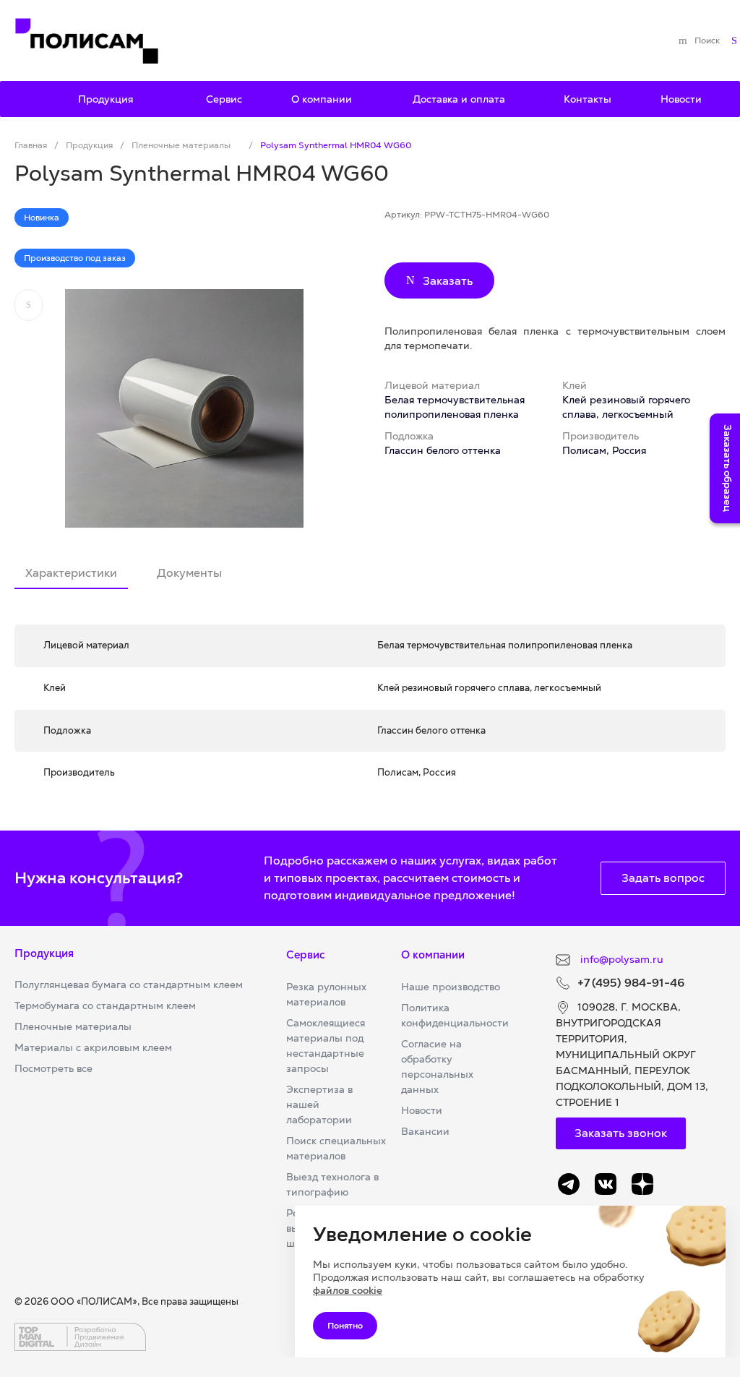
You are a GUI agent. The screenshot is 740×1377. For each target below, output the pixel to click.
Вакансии (425, 1131)
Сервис (305, 954)
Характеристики (71, 572)
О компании (433, 954)
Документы (189, 572)
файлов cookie (347, 1290)
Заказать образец (727, 468)
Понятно (345, 1325)
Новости (421, 1110)
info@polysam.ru (620, 959)
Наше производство (450, 986)
